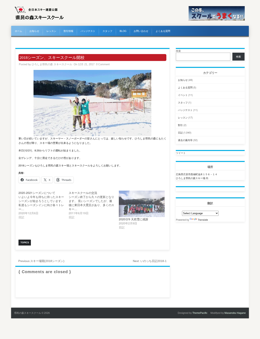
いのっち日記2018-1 (150, 261)
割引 (180, 125)
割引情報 (68, 31)
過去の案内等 (185, 140)
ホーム (18, 31)
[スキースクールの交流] (94, 205)
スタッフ (107, 31)
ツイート (181, 152)
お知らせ (34, 31)
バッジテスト (88, 31)
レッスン (51, 31)
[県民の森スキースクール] (39, 19)
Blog (123, 31)
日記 (180, 132)
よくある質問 (163, 31)
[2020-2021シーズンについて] (43, 205)
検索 (178, 50)
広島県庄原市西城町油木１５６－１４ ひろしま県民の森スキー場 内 (196, 176)
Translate (203, 219)
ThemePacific (199, 313)
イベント (183, 95)
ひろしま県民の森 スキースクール (52, 64)
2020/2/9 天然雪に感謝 (133, 219)
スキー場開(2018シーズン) (41, 261)
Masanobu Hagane (235, 313)
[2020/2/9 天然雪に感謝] (142, 204)
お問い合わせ (141, 31)
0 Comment (103, 64)
